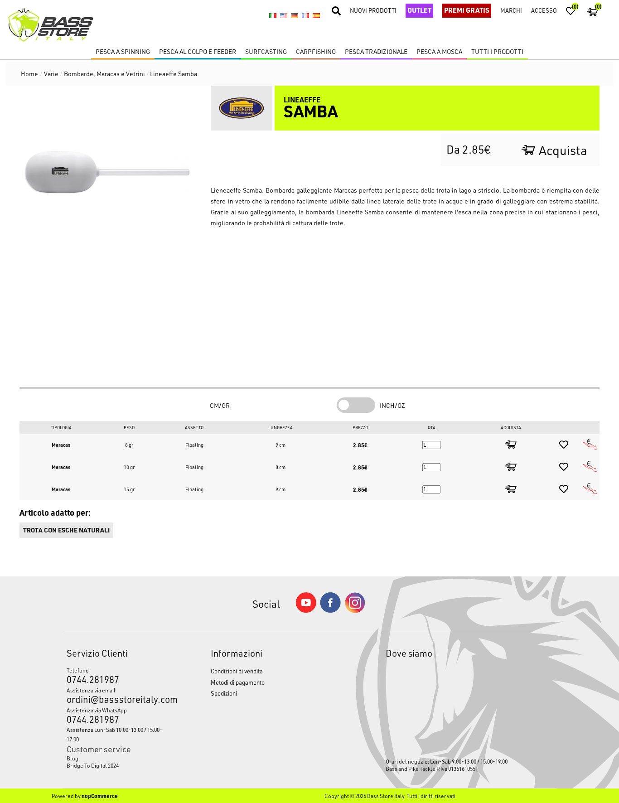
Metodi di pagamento (238, 682)
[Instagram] (354, 610)
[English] (283, 15)
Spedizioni (224, 693)
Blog (72, 758)
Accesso (544, 10)
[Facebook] (330, 610)
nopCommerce (100, 795)
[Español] (316, 15)
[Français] (305, 15)
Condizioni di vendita (237, 671)
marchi (511, 10)
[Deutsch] (294, 15)
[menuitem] (120, 758)
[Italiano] (272, 15)
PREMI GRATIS (466, 10)
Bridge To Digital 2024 (93, 765)
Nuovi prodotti (373, 10)
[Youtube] (305, 610)
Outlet (419, 10)
